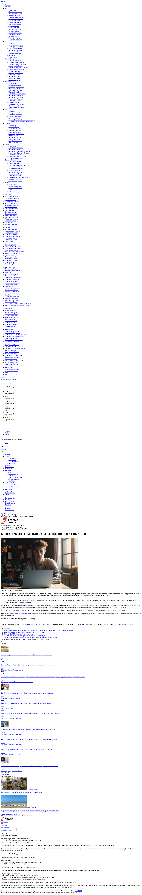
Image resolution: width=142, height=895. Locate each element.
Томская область (14, 142)
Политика (8, 454)
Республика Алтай (15, 137)
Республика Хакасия (15, 141)
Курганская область (15, 116)
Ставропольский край (16, 158)
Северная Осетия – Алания (17, 156)
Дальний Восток (10, 160)
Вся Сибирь (12, 125)
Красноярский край (15, 132)
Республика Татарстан (16, 99)
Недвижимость (13, 461)
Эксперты (8, 472)
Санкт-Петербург (14, 80)
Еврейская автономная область (19, 165)
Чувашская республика (16, 108)
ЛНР (10, 189)
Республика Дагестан (16, 148)
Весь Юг (11, 43)
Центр (7, 8)
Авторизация (5, 827)
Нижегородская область (16, 87)
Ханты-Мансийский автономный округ (22, 120)
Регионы (4, 1)
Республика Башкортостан (17, 94)
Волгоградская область (16, 47)
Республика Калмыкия (16, 52)
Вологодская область (15, 66)
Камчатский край (14, 167)
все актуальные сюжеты (9, 814)
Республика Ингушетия (16, 149)
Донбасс (7, 182)
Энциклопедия (13, 474)
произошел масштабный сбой (21, 613)
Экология (8, 470)
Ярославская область (15, 40)
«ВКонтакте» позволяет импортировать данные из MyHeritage (24, 636)
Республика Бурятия (15, 181)
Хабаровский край (15, 175)
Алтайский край (14, 127)
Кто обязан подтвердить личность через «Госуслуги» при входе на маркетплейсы (30, 637)
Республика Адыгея (15, 50)
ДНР (10, 191)
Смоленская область (15, 33)
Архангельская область (16, 62)
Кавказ (7, 144)
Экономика (12, 458)
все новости (5, 774)
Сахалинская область (15, 174)
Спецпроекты (9, 482)
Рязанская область (14, 31)
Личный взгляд (14, 479)
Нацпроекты (9, 468)
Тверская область (14, 36)
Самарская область (15, 101)
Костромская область (15, 24)
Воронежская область (16, 19)
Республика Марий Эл (16, 95)
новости (3, 449)
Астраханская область (16, 45)
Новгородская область (16, 73)
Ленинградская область (16, 69)
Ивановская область (15, 20)
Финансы (12, 463)
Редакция (4, 825)
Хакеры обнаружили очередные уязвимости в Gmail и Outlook (24, 632)
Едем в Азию (31, 807)
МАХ (28, 624)
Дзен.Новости (35, 624)
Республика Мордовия (16, 97)
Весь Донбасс (13, 184)
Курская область (14, 26)
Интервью (12, 481)
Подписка (12, 484)
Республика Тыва (14, 139)
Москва (7, 6)
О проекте (4, 822)
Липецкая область (14, 27)
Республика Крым (14, 55)
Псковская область (15, 74)
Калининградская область (17, 64)
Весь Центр (12, 10)
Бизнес (7, 456)
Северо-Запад (9, 59)
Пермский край (14, 92)
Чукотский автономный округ (18, 177)
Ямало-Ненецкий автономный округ (21, 121)
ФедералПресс (127, 624)
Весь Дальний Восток (16, 162)
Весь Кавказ (13, 146)
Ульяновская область (15, 106)
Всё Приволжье (14, 83)
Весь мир (8, 5)
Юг (6, 41)
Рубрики (3, 451)
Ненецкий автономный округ (18, 67)
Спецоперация (32, 789)
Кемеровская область (15, 130)
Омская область (14, 135)
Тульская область (14, 38)
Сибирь (7, 123)
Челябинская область (15, 114)
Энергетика (12, 460)
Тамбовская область (15, 34)
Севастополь (13, 57)
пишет (22, 602)
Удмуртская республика (16, 104)
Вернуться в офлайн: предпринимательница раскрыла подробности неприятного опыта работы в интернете (39, 630)
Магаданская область (15, 168)
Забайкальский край (15, 179)
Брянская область (14, 15)
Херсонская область (15, 188)
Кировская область (15, 85)
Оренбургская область (16, 88)
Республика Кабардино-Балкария (19, 151)
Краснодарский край (15, 48)
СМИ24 (77, 892)
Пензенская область (15, 90)
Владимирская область (16, 17)
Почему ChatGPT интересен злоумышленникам (19, 634)
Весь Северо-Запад (15, 60)
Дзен (83, 624)
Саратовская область (15, 102)
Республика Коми (14, 78)
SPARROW (78, 891)
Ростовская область (15, 53)
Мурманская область (15, 71)
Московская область (15, 12)
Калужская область (15, 22)
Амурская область (14, 163)
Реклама (7, 431)
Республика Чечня (15, 155)
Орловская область (15, 29)
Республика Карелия (15, 76)
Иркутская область (15, 128)
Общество (8, 465)
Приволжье (8, 81)
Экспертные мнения (15, 477)
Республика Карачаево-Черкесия (19, 153)
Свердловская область (16, 113)
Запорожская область (15, 186)
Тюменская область (15, 118)
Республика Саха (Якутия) (17, 172)
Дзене (25, 639)
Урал (6, 109)
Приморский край (14, 170)
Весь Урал (12, 111)
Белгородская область (16, 13)
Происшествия (9, 467)
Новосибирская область (16, 134)
